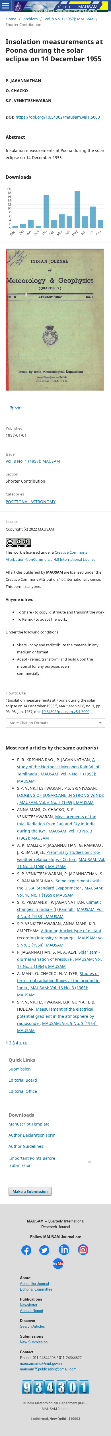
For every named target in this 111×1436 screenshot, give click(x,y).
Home (11, 18)
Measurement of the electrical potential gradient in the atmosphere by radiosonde (55, 1016)
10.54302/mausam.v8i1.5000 (65, 711)
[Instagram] (83, 1254)
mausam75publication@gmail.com (48, 1369)
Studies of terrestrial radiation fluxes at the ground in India (58, 980)
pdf (17, 408)
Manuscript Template (29, 1124)
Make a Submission (30, 1191)
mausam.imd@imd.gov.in (41, 1363)
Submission (20, 1069)
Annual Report (31, 1311)
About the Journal (34, 1283)
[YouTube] (58, 1268)
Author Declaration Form (32, 1135)
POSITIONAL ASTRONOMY (31, 501)
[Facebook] (26, 1254)
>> (25, 1042)
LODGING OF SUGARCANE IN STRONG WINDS (60, 795)
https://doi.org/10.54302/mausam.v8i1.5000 (58, 117)
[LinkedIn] (64, 1254)
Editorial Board (23, 1080)
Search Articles (32, 1326)
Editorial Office (23, 1091)
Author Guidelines (26, 1146)
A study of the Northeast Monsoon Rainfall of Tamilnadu (58, 767)
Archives (30, 18)
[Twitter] (44, 1254)
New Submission (34, 1342)
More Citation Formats (29, 722)
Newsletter (28, 1305)
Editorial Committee (36, 1289)
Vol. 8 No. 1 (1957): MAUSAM (69, 18)
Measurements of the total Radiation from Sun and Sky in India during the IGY (56, 824)
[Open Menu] (5, 5)
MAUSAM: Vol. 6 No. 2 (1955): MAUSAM (56, 802)
